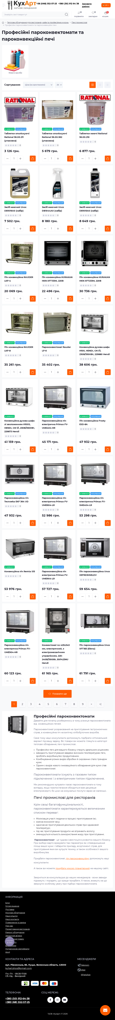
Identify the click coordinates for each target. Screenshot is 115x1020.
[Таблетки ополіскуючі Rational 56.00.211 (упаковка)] (20, 109)
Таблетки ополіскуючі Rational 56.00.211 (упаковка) (16, 137)
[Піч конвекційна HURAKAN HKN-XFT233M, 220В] (95, 253)
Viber (83, 970)
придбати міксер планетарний (73, 868)
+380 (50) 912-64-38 (17, 998)
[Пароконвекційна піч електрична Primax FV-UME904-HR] (20, 621)
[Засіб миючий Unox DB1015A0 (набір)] (95, 183)
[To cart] (33, 158)
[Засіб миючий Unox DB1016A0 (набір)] (20, 183)
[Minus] (7, 159)
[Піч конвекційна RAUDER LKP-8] (20, 323)
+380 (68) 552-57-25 (17, 1002)
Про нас (9, 926)
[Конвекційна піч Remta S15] (20, 547)
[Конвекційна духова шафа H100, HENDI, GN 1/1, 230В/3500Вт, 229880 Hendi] (95, 323)
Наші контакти (12, 919)
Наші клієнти (11, 916)
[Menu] (3, 5)
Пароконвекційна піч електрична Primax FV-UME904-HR (17, 649)
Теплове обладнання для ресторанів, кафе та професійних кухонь (38, 22)
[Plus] (20, 159)
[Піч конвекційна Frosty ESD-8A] (95, 397)
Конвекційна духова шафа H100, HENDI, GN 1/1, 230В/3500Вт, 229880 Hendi (94, 351)
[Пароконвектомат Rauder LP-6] (57, 323)
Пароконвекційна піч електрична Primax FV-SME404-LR (92, 501)
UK (106, 5)
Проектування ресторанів (17, 929)
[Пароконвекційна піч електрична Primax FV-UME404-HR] (57, 397)
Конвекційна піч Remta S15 (19, 571)
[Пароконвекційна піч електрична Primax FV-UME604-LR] (57, 474)
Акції (7, 952)
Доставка (9, 909)
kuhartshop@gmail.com (18, 968)
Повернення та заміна (15, 922)
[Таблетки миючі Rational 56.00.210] (95, 109)
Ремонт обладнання (14, 932)
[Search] (66, 14)
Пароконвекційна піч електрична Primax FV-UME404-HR (55, 424)
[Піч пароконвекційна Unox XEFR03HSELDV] (95, 547)
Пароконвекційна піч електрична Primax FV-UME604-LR (55, 501)
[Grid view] (92, 85)
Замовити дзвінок (87, 5)
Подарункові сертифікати (17, 949)
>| (100, 704)
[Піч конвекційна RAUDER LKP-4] (20, 253)
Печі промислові (79, 22)
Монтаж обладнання (15, 913)
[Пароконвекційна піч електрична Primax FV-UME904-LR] (57, 547)
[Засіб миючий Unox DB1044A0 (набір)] (57, 183)
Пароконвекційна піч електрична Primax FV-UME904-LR (55, 575)
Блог (7, 903)
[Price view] (107, 85)
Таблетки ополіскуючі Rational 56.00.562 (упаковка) (54, 137)
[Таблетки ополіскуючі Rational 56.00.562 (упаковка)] (57, 109)
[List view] (100, 85)
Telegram (85, 965)
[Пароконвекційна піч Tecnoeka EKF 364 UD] (20, 474)
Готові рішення (12, 906)
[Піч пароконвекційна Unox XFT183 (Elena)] (95, 621)
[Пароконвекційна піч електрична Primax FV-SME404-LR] (95, 474)
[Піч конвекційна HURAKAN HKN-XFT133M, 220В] (57, 253)
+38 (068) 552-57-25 (46, 3)
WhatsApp (85, 975)
